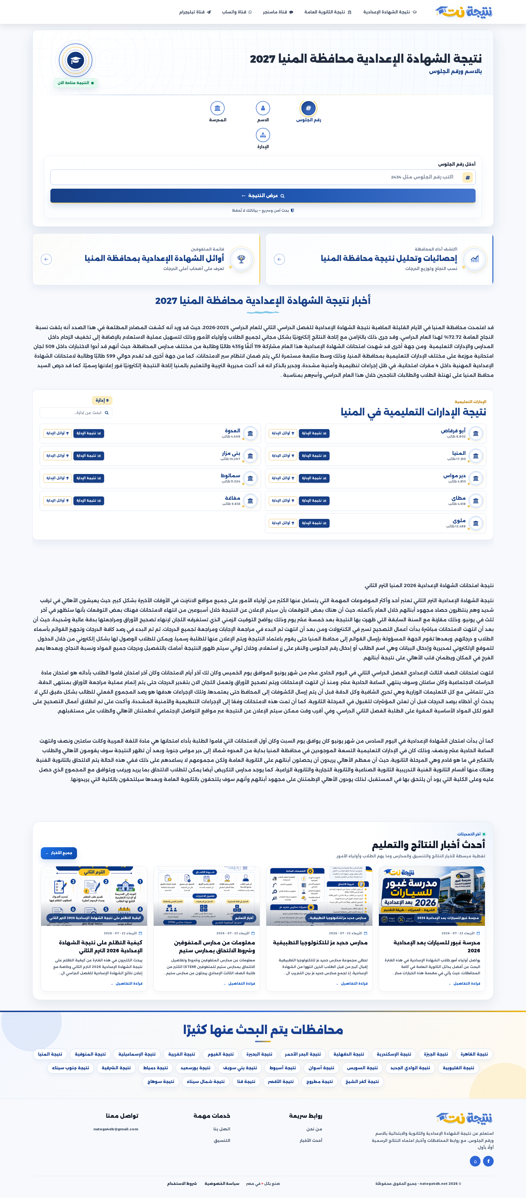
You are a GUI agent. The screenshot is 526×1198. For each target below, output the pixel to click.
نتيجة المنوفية (90, 1054)
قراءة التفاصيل (464, 984)
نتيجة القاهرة (474, 1054)
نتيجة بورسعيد (195, 1068)
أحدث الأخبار (311, 1140)
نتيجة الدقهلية (348, 1054)
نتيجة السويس (362, 1068)
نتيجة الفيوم (221, 1054)
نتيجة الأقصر (281, 1081)
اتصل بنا (221, 1129)
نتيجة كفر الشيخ (362, 1081)
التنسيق (222, 1140)
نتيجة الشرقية (116, 1068)
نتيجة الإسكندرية (394, 1054)
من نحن (314, 1129)
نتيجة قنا (246, 1081)
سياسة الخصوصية (222, 1184)
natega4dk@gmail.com (115, 1129)
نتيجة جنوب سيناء (70, 1068)
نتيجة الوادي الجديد (410, 1068)
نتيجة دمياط (155, 1068)
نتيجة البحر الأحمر (303, 1054)
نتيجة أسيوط (283, 1068)
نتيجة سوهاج (160, 1081)
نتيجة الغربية (181, 1054)
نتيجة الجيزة (436, 1054)
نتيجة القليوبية (458, 1068)
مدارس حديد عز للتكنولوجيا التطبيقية (320, 943)
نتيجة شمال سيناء (206, 1081)
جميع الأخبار (58, 853)
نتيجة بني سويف (240, 1068)
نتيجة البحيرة (259, 1054)
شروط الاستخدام (182, 1184)
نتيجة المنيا (50, 1054)
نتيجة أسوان (321, 1068)
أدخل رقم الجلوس (457, 164)
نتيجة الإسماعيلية (137, 1054)
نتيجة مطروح (319, 1081)
